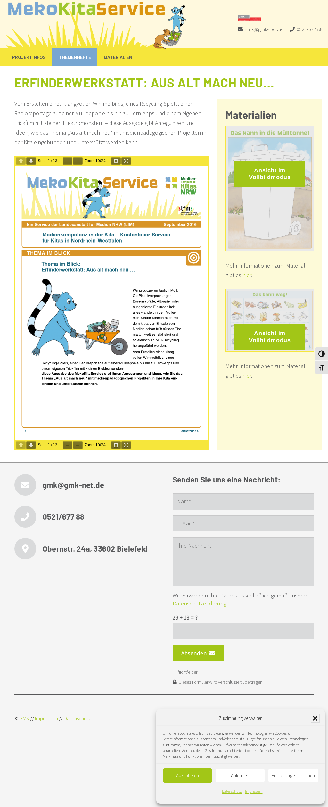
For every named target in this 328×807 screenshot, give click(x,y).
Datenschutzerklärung (199, 603)
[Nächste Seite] (31, 161)
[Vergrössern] (78, 161)
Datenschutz (232, 791)
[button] (315, 718)
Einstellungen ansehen (293, 775)
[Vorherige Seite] (21, 161)
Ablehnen (240, 775)
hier (246, 275)
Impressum (254, 791)
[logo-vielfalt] (97, 26)
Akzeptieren (187, 775)
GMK (24, 718)
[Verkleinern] (67, 161)
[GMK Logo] (249, 18)
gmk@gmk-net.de (73, 485)
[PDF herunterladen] (116, 161)
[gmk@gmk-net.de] (28, 485)
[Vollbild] (126, 161)
